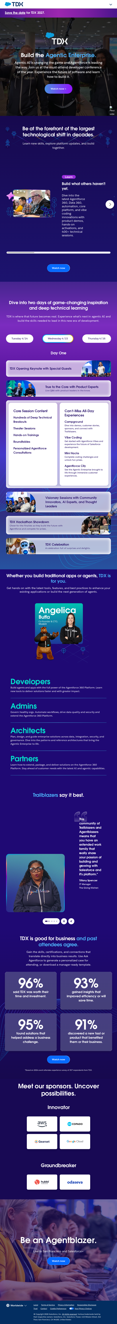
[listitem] (90, 860)
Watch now (58, 268)
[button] (110, 204)
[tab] (47, 921)
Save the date (15, 13)
